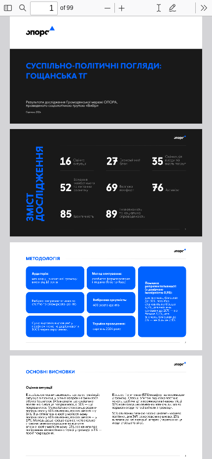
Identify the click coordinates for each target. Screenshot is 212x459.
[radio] (159, 8)
